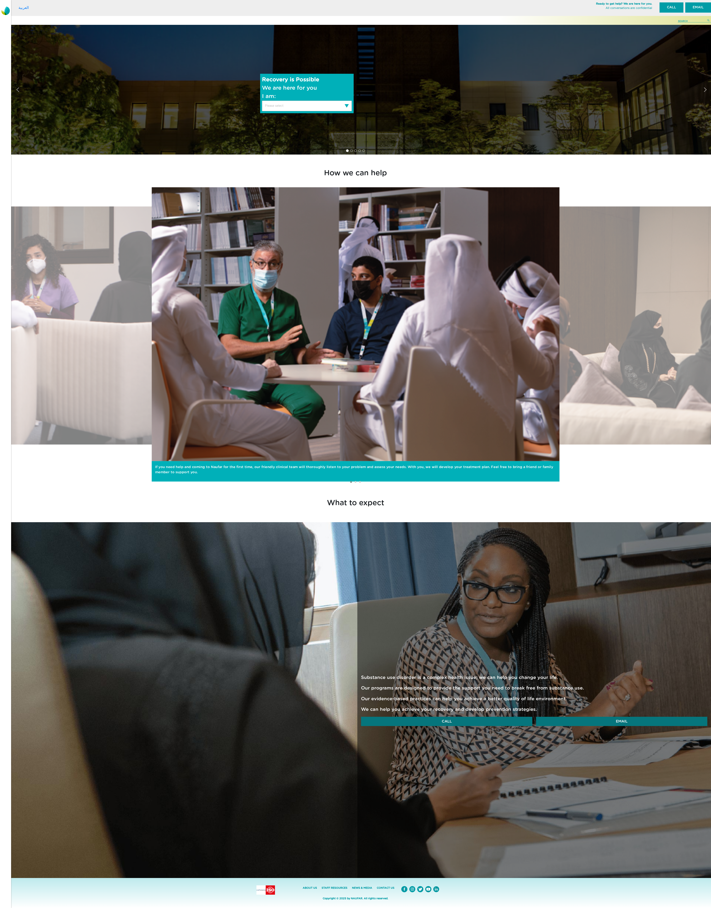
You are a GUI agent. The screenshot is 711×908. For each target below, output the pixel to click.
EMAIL (698, 7)
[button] (18, 90)
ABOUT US (310, 888)
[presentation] (267, 477)
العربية (24, 8)
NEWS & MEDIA (362, 888)
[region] (355, 90)
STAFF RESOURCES (334, 888)
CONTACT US (385, 888)
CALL (671, 7)
